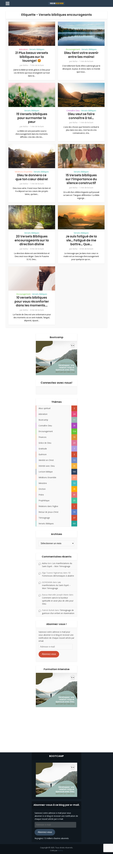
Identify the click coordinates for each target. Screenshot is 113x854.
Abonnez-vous (49, 654)
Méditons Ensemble (23, 172)
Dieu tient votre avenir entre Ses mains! (81, 55)
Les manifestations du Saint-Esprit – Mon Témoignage (56, 585)
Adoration (23, 49)
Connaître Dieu (73, 111)
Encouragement (73, 49)
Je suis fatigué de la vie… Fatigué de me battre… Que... (81, 240)
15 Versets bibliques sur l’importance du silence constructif (81, 179)
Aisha (25, 65)
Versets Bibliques (36, 49)
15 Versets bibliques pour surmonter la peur (31, 118)
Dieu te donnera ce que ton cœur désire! (31, 177)
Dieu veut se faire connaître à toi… (81, 116)
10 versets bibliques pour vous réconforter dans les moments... (31, 301)
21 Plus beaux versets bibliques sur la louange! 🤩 (31, 57)
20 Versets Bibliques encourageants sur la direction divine (32, 240)
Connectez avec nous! (56, 383)
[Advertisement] (56, 729)
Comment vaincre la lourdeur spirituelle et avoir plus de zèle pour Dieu (57, 600)
